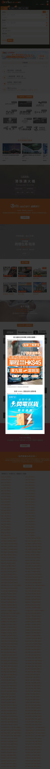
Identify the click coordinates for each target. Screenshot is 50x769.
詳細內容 (9, 385)
